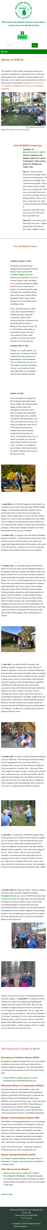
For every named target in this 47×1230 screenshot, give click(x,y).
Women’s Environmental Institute (17, 1122)
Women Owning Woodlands (15, 1158)
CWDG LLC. (33, 1226)
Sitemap (23, 1221)
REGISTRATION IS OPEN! (34, 152)
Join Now (22, 37)
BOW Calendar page (19, 1078)
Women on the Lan (10, 1173)
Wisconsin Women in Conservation (14, 1089)
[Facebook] (22, 33)
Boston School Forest (33, 566)
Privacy (30, 1221)
